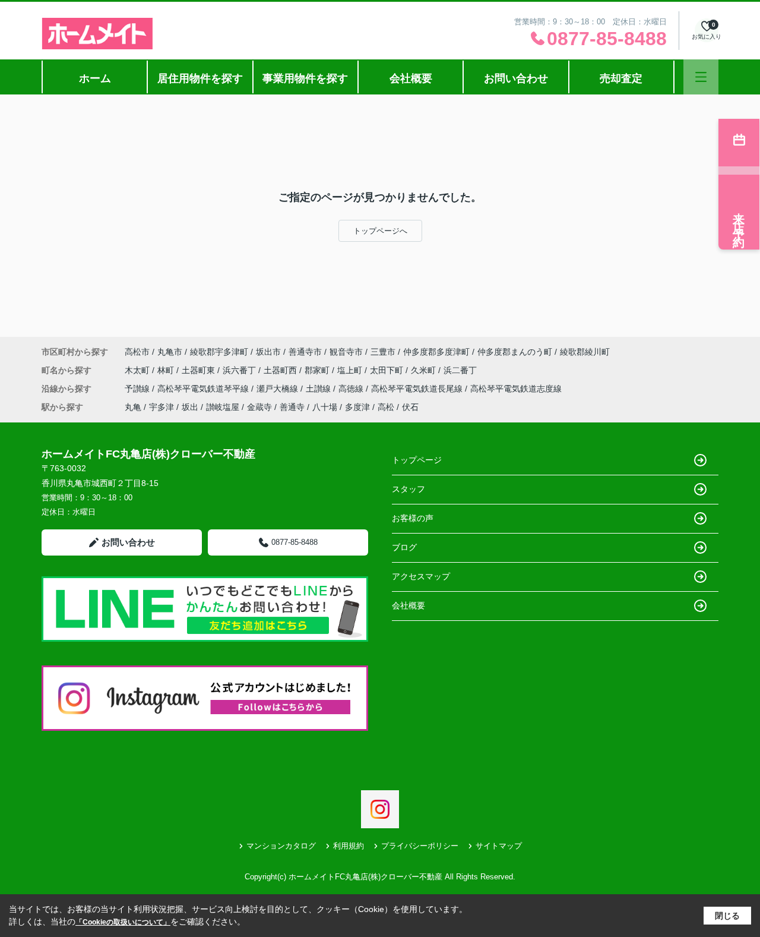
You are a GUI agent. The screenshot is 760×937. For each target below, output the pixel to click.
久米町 (424, 370)
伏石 (410, 407)
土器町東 (199, 370)
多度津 (357, 407)
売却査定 (621, 78)
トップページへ (380, 230)
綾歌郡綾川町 (585, 351)
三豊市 (382, 351)
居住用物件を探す (200, 78)
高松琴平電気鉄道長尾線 (418, 388)
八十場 (324, 407)
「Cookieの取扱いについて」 (122, 922)
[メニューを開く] (700, 77)
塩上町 (351, 370)
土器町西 (281, 370)
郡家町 (318, 370)
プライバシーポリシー (419, 845)
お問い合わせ (516, 78)
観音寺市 (346, 351)
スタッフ (408, 489)
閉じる (727, 915)
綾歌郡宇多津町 (219, 351)
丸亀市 (169, 351)
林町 (166, 370)
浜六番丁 (240, 370)
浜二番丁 (460, 370)
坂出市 (268, 351)
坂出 (190, 407)
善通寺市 (305, 351)
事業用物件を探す (305, 78)
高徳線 (352, 388)
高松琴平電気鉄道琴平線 (204, 388)
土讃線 (319, 388)
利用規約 (348, 845)
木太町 (138, 370)
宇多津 (161, 407)
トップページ (417, 460)
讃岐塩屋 (222, 407)
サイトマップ (499, 845)
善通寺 (292, 407)
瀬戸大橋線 (278, 388)
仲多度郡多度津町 (436, 351)
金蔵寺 (259, 407)
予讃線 (138, 388)
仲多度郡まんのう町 (514, 351)
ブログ (404, 547)
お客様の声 (412, 518)
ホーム (95, 78)
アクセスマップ (421, 576)
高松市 (137, 351)
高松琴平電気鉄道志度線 (516, 388)
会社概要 (411, 78)
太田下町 (388, 370)
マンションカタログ (281, 845)
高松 (386, 407)
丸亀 (133, 407)
